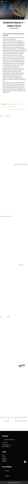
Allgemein (13, 104)
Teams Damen (19, 104)
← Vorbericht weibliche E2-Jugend (9, 107)
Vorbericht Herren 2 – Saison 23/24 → (17, 109)
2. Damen (8, 104)
